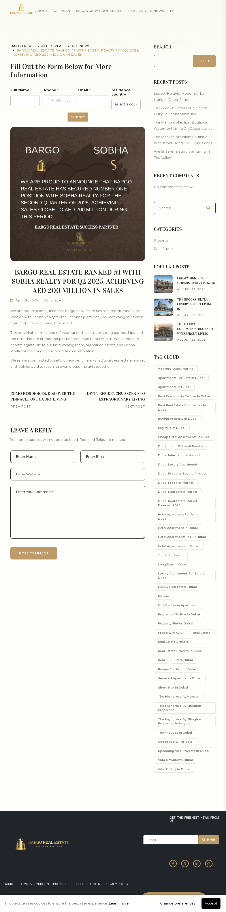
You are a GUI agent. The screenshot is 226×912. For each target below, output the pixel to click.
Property (161, 240)
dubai (162, 446)
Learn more (119, 903)
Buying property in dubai (177, 418)
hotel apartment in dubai (178, 528)
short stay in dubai (173, 687)
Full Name (21, 90)
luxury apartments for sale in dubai (181, 576)
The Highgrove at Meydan (178, 696)
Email (84, 90)
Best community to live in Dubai (184, 396)
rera (161, 660)
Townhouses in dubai (175, 732)
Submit (78, 117)
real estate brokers (173, 641)
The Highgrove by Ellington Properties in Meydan (179, 721)
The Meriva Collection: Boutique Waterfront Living (195, 329)
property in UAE (170, 632)
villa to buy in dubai (174, 769)
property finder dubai (175, 623)
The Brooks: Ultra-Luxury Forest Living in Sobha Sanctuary (180, 111)
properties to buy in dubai (179, 614)
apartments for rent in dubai (181, 378)
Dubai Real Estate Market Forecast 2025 (177, 503)
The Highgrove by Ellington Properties (179, 708)
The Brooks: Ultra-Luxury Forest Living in (194, 304)
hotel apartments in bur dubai (182, 537)
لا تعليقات (57, 300)
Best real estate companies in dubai (182, 407)
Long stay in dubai (173, 564)
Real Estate (163, 249)
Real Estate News (146, 11)
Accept (211, 903)
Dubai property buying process (182, 473)
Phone (51, 90)
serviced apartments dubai (180, 678)
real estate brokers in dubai (180, 651)
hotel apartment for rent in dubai (180, 517)
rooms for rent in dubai (177, 669)
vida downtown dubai (175, 760)
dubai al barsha (190, 446)
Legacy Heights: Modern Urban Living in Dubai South (180, 96)
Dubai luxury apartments (178, 464)
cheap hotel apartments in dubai (184, 437)
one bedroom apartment (178, 605)
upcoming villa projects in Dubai (183, 751)
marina (163, 596)
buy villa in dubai (171, 428)
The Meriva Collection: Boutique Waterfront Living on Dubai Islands (183, 125)
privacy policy (116, 884)
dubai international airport (179, 455)
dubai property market (175, 482)
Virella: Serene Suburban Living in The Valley (182, 154)
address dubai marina (175, 368)
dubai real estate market (177, 491)
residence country (121, 92)
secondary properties (99, 11)
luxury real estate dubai (177, 587)
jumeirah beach (170, 555)
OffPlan (62, 11)
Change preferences (177, 903)
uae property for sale (175, 741)
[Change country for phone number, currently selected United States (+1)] (49, 100)
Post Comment (34, 553)
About (41, 11)
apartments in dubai (174, 387)
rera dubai (184, 660)
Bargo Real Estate (29, 46)
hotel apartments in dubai (179, 546)
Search (162, 47)
